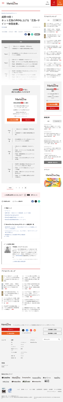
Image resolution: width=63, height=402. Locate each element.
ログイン (29, 120)
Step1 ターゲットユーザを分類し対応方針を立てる (25, 61)
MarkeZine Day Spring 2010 (12, 215)
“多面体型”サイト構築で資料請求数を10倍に (22, 48)
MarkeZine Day (33, 342)
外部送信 (59, 391)
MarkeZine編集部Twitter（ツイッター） (14, 217)
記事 (48, 121)
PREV (10, 187)
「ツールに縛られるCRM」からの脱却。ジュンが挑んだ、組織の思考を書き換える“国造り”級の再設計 (32, 278)
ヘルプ (18, 389)
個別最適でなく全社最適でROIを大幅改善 (15, 234)
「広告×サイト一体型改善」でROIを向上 (22, 46)
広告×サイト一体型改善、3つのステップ (22, 59)
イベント (11, 31)
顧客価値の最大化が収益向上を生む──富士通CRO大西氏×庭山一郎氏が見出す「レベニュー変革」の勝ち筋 (52, 142)
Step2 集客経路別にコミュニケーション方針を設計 (25, 64)
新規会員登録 (14, 120)
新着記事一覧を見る (53, 162)
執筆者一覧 (13, 357)
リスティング (27, 31)
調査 (22, 348)
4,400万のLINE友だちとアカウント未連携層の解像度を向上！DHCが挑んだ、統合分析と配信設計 (32, 302)
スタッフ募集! (32, 389)
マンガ (22, 344)
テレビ (22, 355)
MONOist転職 (19, 255)
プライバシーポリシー (51, 391)
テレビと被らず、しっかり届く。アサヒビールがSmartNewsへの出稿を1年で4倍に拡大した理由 (11, 278)
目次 (21, 41)
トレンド (20, 31)
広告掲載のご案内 (52, 329)
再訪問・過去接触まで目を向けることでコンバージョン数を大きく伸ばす (25, 164)
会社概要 (51, 389)
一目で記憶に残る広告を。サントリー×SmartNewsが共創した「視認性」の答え (11, 293)
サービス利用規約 (57, 389)
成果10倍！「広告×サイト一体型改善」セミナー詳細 (18, 213)
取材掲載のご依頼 (52, 333)
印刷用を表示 (7, 201)
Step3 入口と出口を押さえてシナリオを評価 (23, 66)
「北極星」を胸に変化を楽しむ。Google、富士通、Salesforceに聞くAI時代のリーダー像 (52, 157)
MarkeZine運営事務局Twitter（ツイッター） (15, 219)
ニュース (57, 121)
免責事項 (45, 389)
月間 (57, 20)
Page (6, 47)
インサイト (13, 346)
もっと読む (6, 236)
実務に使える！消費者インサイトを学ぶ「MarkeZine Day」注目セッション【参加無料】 (52, 128)
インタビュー (23, 342)
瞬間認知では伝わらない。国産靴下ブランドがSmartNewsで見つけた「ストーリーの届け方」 (32, 309)
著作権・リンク (24, 389)
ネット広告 (4, 31)
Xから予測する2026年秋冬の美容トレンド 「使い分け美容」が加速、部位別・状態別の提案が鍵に (32, 286)
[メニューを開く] (3, 3)
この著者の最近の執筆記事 (19, 261)
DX (11, 342)
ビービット (7, 210)
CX (11, 344)
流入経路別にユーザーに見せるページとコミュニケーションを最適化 (25, 140)
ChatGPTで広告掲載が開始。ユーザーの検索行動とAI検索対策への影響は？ (11, 307)
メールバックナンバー (21, 116)
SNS (22, 357)
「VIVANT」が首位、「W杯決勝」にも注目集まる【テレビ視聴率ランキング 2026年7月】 (11, 285)
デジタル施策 (14, 352)
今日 (48, 20)
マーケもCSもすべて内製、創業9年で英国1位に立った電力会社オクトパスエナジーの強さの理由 (11, 300)
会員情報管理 (39, 389)
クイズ (22, 346)
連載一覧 (13, 355)
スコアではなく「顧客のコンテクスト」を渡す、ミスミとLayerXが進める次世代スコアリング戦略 (32, 294)
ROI (16, 31)
